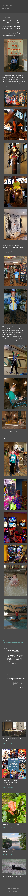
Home (4, 11)
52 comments (9, 827)
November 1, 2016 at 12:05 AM (14, 651)
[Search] (25, 2)
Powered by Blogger (15, 888)
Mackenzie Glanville (12, 650)
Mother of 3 (15, 663)
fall (9, 642)
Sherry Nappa (11, 675)
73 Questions (7, 851)
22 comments (9, 743)
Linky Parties (11, 11)
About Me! (20, 11)
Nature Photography (12, 876)
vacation (22, 642)
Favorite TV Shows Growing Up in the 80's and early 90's (13, 783)
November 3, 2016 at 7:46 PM (14, 676)
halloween (17, 642)
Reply (8, 671)
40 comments (9, 878)
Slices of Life (7, 5)
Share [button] (3, 640)
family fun (12, 642)
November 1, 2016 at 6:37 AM (18, 664)
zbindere (18, 891)
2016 (7, 642)
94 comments (9, 787)
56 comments (9, 854)
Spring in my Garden (11, 825)
